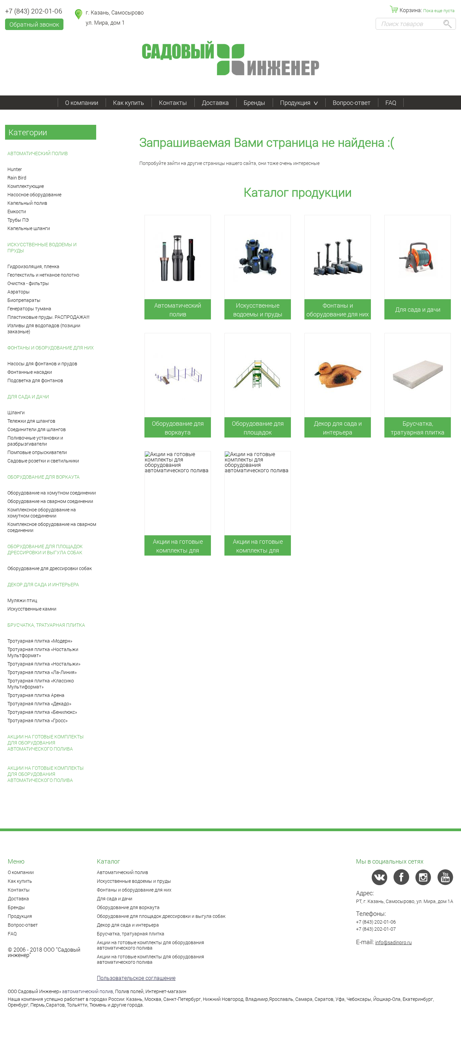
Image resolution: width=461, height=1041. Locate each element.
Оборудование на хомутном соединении (51, 492)
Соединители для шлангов (36, 429)
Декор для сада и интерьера (43, 584)
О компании (81, 103)
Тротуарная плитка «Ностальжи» (43, 663)
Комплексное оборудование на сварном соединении (51, 527)
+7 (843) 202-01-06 (33, 10)
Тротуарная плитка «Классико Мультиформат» (40, 683)
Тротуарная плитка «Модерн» (39, 641)
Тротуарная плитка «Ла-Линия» (42, 672)
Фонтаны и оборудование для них (50, 347)
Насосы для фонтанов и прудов (42, 363)
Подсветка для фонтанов (35, 380)
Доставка (215, 103)
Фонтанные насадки (29, 372)
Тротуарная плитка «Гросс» (37, 720)
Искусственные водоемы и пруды (42, 247)
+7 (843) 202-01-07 (376, 929)
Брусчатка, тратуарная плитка (46, 625)
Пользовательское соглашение (136, 977)
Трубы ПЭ (18, 220)
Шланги (16, 412)
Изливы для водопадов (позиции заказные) (43, 328)
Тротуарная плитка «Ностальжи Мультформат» (42, 652)
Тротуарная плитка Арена (35, 695)
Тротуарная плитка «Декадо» (39, 703)
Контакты (173, 103)
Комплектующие (25, 186)
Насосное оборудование (34, 194)
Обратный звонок (34, 24)
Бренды (254, 103)
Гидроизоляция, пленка (33, 266)
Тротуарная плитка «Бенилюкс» (42, 712)
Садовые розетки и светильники (43, 460)
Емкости (16, 211)
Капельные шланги (28, 228)
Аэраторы (18, 291)
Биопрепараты (23, 300)
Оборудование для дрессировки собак (49, 568)
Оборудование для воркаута (43, 477)
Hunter (14, 169)
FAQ (390, 103)
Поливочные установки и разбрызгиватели (35, 440)
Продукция (295, 103)
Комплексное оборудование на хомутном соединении (41, 512)
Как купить (128, 103)
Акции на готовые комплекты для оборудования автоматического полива (45, 742)
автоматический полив (87, 991)
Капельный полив (27, 203)
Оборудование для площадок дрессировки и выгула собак (45, 549)
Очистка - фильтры (28, 283)
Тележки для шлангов (31, 421)
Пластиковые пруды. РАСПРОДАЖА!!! (48, 317)
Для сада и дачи (28, 396)
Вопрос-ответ (352, 103)
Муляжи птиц (22, 600)
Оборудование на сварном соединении (50, 501)
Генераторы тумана (29, 308)
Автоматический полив (37, 153)
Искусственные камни (31, 609)
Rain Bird (16, 177)
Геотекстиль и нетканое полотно (43, 275)
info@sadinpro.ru (393, 942)
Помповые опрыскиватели (37, 452)
